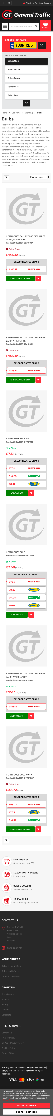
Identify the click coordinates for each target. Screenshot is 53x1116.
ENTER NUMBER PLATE (15, 40)
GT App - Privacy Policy (13, 1043)
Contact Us (7, 1033)
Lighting (29, 113)
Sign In (29, 3)
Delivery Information (11, 966)
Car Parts (16, 113)
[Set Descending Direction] (48, 177)
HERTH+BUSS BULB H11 (17, 438)
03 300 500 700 (14, 948)
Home (4, 113)
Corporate (6, 1015)
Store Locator (8, 994)
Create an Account (43, 3)
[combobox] (21, 26)
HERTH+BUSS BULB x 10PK (19, 775)
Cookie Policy (8, 1100)
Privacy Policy (8, 1038)
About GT (6, 999)
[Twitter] (9, 3)
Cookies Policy (8, 1048)
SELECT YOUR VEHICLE (15, 55)
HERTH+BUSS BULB (15, 552)
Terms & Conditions (11, 976)
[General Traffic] (26, 14)
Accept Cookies (26, 1105)
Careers (5, 1009)
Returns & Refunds (10, 971)
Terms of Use (8, 1053)
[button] (38, 278)
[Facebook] (4, 3)
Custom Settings (26, 1112)
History (5, 1004)
